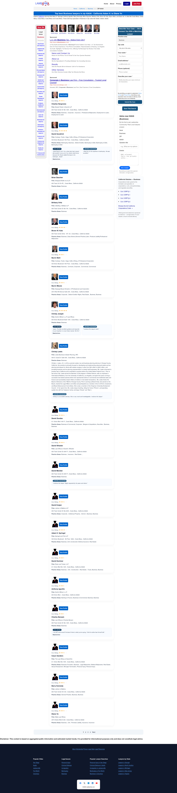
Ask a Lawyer (125, 167)
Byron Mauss (57, 286)
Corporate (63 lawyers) (40, 54)
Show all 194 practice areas (41, 153)
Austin (35, 765)
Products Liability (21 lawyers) (41, 105)
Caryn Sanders (57, 656)
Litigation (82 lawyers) (40, 49)
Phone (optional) (124, 68)
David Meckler (57, 470)
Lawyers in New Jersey (125, 771)
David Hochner (57, 561)
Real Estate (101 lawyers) (40, 44)
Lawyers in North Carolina (125, 765)
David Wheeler (57, 445)
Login (127, 4)
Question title (123, 142)
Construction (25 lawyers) (40, 87)
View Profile (63, 95)
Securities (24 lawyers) (40, 92)
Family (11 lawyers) (40, 148)
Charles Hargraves (59, 104)
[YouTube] (96, 783)
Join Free (136, 4)
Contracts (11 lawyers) (40, 137)
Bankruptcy (65, 771)
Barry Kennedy (57, 686)
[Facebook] (80, 783)
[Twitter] (84, 783)
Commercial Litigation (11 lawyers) (40, 143)
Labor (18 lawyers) (40, 115)
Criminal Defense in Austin (97, 765)
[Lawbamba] (42, 5)
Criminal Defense (67, 765)
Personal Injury (66, 762)
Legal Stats (91, 749)
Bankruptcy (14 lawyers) (41, 125)
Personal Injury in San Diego (98, 762)
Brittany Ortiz (57, 202)
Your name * (122, 53)
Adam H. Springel (58, 533)
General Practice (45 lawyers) (41, 65)
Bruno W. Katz (57, 230)
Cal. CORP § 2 (125, 198)
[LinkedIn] (92, 783)
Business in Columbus (96, 774)
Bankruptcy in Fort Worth (97, 771)
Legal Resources (100, 749)
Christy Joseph (58, 314)
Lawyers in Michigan (124, 768)
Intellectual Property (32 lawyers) (41, 81)
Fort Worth (36, 771)
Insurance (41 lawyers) (40, 76)
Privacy (118, 4)
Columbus (36, 774)
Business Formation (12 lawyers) (40, 131)
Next (93, 732)
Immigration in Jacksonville (98, 768)
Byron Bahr (56, 258)
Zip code (121, 45)
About (112, 4)
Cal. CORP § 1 (125, 191)
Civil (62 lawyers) (41, 59)
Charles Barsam (58, 617)
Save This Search (130, 108)
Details (121, 150)
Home (106, 4)
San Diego (36, 762)
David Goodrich (58, 134)
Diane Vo (55, 714)
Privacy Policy (127, 95)
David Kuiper (57, 505)
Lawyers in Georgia (124, 762)
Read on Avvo (56, 159)
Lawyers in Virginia (123, 774)
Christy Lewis (57, 351)
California (82, 8)
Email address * (123, 60)
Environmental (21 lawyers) (41, 110)
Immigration (65, 768)
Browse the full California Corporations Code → (126, 207)
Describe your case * (125, 76)
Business (90, 8)
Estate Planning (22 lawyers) (41, 98)
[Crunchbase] (88, 783)
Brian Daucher (57, 177)
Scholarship (79, 749)
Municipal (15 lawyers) (40, 120)
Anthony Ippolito (58, 589)
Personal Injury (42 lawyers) (41, 71)
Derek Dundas (57, 418)
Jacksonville (36, 768)
